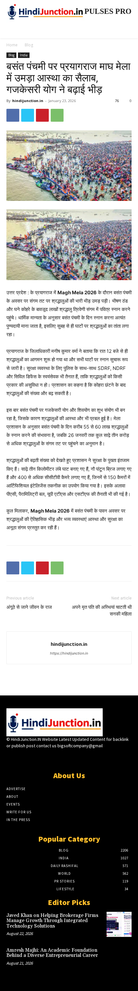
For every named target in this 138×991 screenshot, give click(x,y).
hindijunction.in (27, 100)
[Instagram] (58, 758)
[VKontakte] (80, 758)
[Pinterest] (42, 115)
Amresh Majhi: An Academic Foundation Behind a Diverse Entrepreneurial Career (52, 953)
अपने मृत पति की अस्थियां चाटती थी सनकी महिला (102, 610)
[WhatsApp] (57, 115)
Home (12, 45)
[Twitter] (27, 115)
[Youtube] (92, 758)
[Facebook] (12, 115)
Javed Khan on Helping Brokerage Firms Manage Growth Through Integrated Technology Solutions (52, 920)
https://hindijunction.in (69, 653)
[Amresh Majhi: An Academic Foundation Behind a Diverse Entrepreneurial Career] (119, 959)
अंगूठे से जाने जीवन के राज (29, 607)
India (24, 55)
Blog (29, 45)
